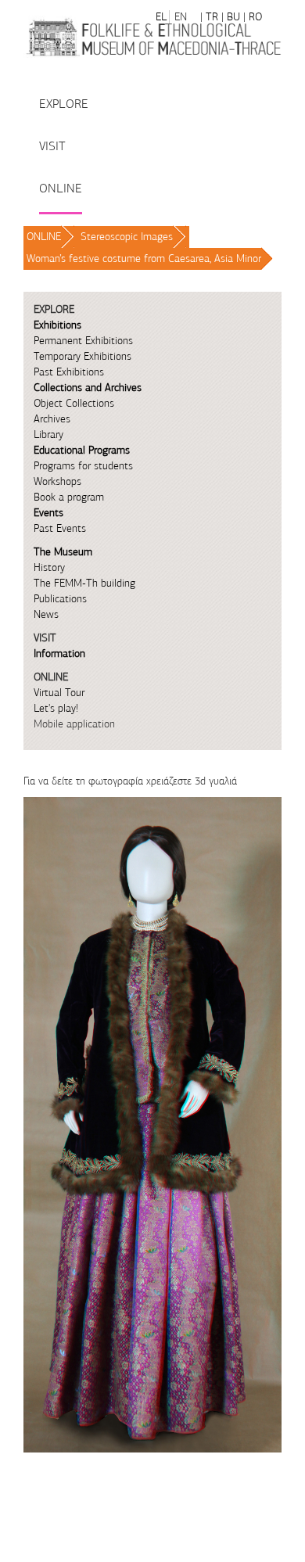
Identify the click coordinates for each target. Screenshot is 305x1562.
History (49, 567)
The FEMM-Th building (84, 583)
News (46, 614)
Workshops (57, 481)
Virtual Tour (59, 692)
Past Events (60, 528)
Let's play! (56, 708)
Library (48, 434)
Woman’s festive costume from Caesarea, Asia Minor (144, 258)
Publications (60, 598)
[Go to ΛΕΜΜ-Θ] (152, 37)
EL (161, 16)
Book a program (69, 497)
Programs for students (83, 465)
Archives (52, 419)
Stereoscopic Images (127, 236)
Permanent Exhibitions (83, 340)
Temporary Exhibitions (82, 356)
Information (59, 653)
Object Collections (74, 403)
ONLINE (44, 236)
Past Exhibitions (69, 372)
